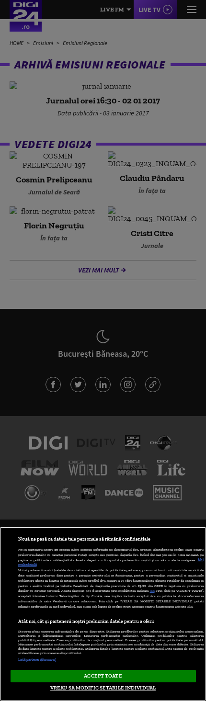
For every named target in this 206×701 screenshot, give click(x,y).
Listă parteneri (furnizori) (37, 659)
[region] (103, 614)
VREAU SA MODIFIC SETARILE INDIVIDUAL (103, 687)
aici (152, 590)
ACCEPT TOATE (103, 675)
